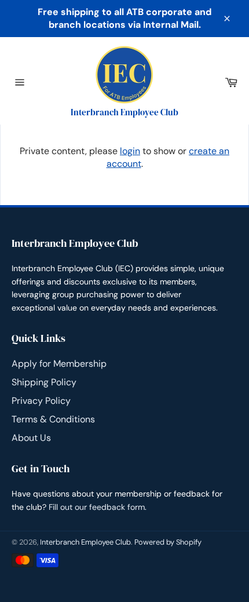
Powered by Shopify (168, 542)
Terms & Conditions (53, 419)
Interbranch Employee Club (85, 542)
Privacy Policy (41, 401)
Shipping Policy (44, 382)
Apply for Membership (59, 363)
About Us (31, 438)
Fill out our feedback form (97, 507)
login (130, 151)
